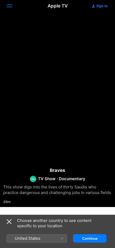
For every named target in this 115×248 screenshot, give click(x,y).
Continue (90, 238)
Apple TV (58, 6)
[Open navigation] (12, 6)
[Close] (9, 221)
